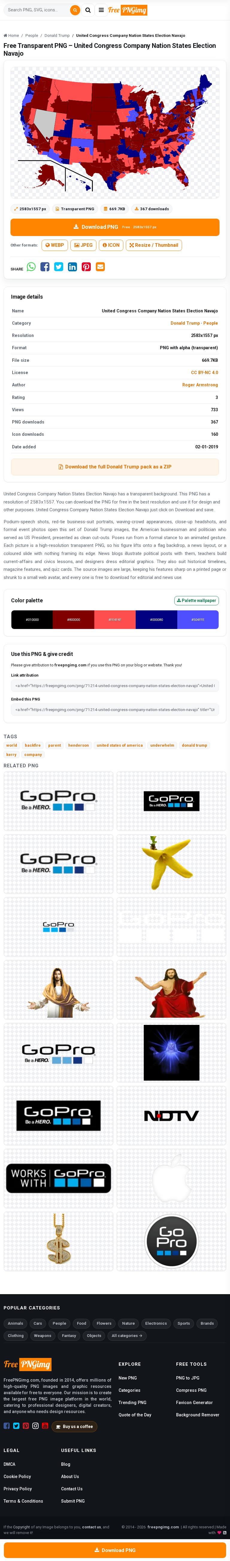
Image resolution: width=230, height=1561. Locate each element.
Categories (129, 1390)
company (33, 754)
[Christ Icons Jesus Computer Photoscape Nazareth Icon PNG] (171, 989)
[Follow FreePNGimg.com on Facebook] (7, 1426)
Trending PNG (132, 1402)
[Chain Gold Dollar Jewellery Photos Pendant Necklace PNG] (59, 1241)
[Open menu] (101, 10)
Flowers (104, 1323)
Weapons (42, 1335)
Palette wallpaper (198, 600)
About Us (70, 1476)
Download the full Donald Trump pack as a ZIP (118, 467)
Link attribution (24, 675)
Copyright (21, 1527)
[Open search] (88, 10)
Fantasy (69, 1335)
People (210, 323)
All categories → (127, 1335)
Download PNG (119, 227)
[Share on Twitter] (59, 269)
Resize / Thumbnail (156, 245)
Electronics (156, 1323)
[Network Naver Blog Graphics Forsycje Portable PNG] (171, 863)
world (11, 745)
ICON (113, 245)
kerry (11, 754)
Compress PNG (191, 1390)
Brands (207, 1323)
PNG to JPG (187, 1378)
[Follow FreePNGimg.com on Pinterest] (26, 1426)
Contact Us (72, 1489)
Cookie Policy (17, 1476)
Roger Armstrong (200, 384)
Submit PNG (73, 1501)
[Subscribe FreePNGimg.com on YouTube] (45, 1426)
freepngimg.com (163, 1527)
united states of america (120, 745)
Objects (94, 1335)
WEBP (57, 245)
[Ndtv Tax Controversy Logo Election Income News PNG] (171, 1115)
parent (54, 745)
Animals (15, 1323)
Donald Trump (185, 323)
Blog (65, 1464)
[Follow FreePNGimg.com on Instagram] (35, 1426)
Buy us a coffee (78, 1426)
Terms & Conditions (23, 1501)
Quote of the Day (135, 1415)
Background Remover (198, 1415)
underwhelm (162, 745)
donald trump (194, 745)
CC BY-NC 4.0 (204, 372)
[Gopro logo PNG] (59, 800)
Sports (184, 1323)
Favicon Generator (194, 1402)
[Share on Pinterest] (86, 269)
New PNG (128, 1378)
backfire (33, 745)
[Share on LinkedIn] (72, 269)
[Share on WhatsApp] (31, 269)
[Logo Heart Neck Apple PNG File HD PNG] (171, 1178)
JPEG (86, 245)
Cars (38, 1323)
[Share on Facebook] (45, 269)
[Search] (75, 10)
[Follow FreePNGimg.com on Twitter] (16, 1426)
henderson (78, 745)
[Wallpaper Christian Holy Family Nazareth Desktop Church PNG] (171, 1052)
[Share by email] (100, 269)
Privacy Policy (18, 1489)
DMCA (9, 1464)
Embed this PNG (25, 699)
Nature (128, 1323)
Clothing (16, 1335)
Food (81, 1323)
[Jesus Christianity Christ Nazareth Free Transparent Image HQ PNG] (59, 989)
